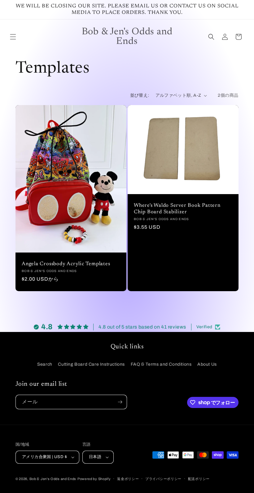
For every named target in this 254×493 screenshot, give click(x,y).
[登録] (120, 402)
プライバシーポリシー (163, 479)
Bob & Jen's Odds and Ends (53, 479)
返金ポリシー (128, 479)
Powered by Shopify (94, 479)
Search (44, 364)
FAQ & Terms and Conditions (161, 364)
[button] (13, 37)
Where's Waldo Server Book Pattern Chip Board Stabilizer (177, 209)
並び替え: (139, 95)
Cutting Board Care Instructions (91, 364)
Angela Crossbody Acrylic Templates (66, 263)
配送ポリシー (199, 479)
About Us (207, 364)
